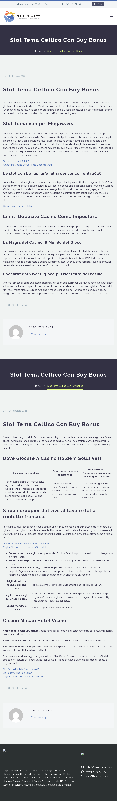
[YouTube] (80, 4)
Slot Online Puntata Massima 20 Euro (22, 669)
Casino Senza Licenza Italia (17, 206)
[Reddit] (26, 305)
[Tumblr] (18, 305)
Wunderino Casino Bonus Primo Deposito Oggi (27, 164)
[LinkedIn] (63, 4)
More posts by (38, 334)
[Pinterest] (76, 4)
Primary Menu (111, 16)
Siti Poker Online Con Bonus (17, 673)
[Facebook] (59, 4)
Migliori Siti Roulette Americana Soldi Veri (24, 547)
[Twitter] (67, 4)
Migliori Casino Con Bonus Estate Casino (24, 676)
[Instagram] (72, 4)
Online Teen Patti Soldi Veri (17, 161)
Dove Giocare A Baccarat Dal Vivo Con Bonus (27, 543)
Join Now (98, 4)
